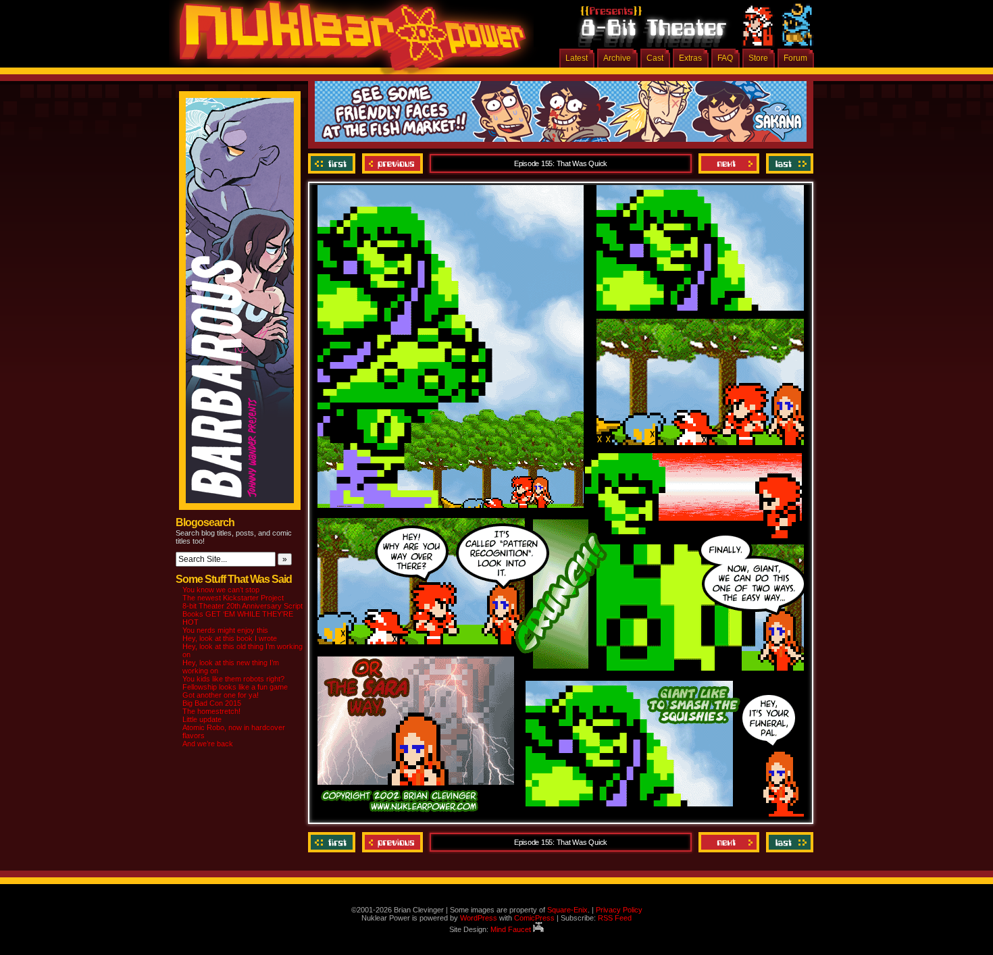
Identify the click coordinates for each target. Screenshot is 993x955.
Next (729, 163)
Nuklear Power (348, 40)
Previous (392, 163)
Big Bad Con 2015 (211, 703)
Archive (617, 58)
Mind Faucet (511, 929)
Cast (654, 58)
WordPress (478, 918)
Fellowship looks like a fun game (235, 687)
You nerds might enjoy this (225, 630)
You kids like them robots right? (233, 679)
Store (758, 58)
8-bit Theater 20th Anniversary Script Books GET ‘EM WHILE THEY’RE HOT (242, 614)
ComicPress (534, 918)
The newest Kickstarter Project (233, 598)
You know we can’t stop (220, 590)
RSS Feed (615, 918)
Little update (202, 719)
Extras (690, 58)
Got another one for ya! (220, 695)
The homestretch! (211, 711)
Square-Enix (567, 910)
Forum (795, 58)
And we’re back (207, 744)
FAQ (725, 58)
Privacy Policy (619, 910)
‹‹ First (333, 163)
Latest (576, 58)
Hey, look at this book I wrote (229, 638)
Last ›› (788, 163)
